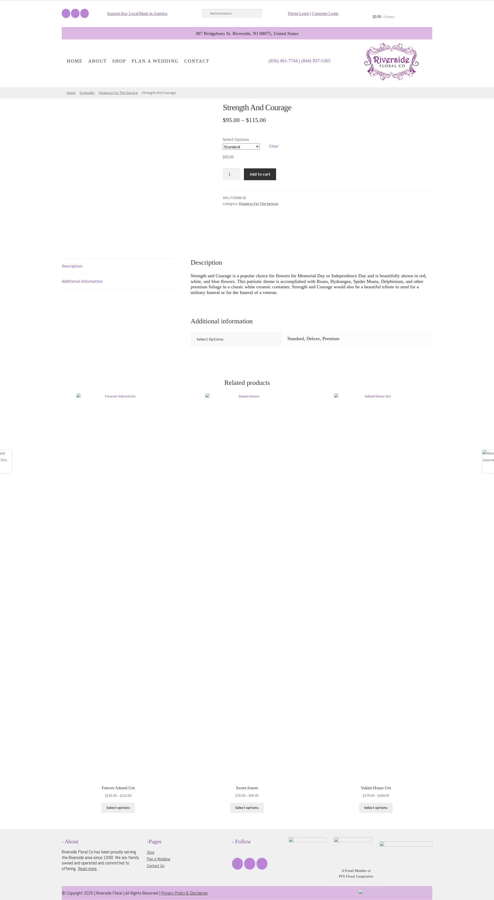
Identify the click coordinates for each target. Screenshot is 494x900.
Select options (118, 807)
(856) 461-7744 (283, 60)
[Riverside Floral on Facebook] (66, 13)
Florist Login (298, 13)
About (97, 61)
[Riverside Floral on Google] (84, 13)
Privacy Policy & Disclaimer (184, 893)
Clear (273, 146)
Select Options (236, 139)
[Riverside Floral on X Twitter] (75, 13)
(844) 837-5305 (315, 60)
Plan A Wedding (155, 61)
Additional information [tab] (82, 281)
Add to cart (260, 174)
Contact (196, 61)
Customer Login (325, 13)
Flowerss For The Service (118, 92)
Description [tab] (72, 266)
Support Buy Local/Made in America (137, 13)
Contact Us (155, 865)
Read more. (87, 868)
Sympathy (87, 92)
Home (75, 61)
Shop (119, 61)
